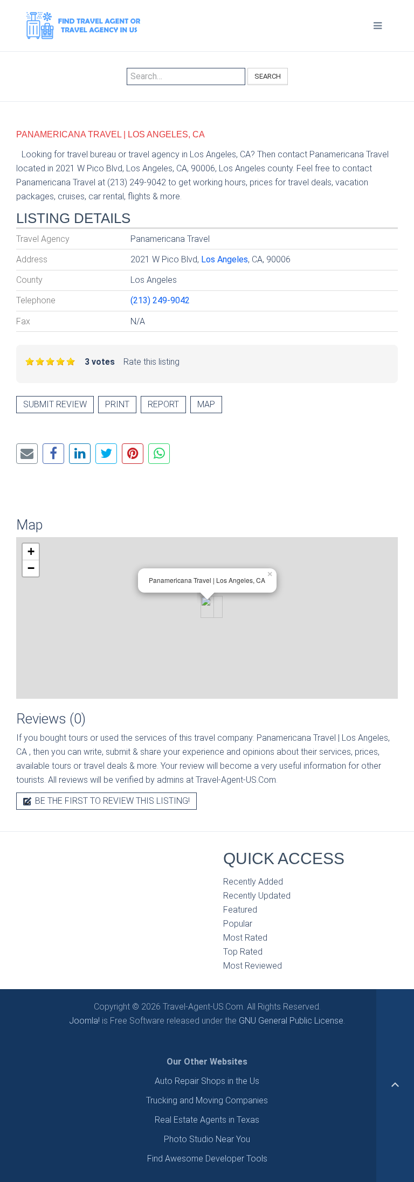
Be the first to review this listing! (111, 801)
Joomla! (84, 1021)
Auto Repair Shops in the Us (207, 1081)
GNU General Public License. (292, 1021)
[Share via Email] (27, 453)
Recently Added (253, 882)
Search (267, 76)
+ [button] (30, 551)
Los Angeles (224, 259)
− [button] (30, 568)
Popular (237, 924)
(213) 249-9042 (160, 300)
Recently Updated (257, 896)
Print (117, 404)
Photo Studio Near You (207, 1139)
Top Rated (243, 952)
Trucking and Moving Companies (207, 1100)
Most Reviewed (252, 966)
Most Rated (245, 938)
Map (206, 404)
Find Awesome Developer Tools (207, 1158)
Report (163, 404)
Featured (240, 910)
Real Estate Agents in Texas (207, 1120)
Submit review (55, 404)
